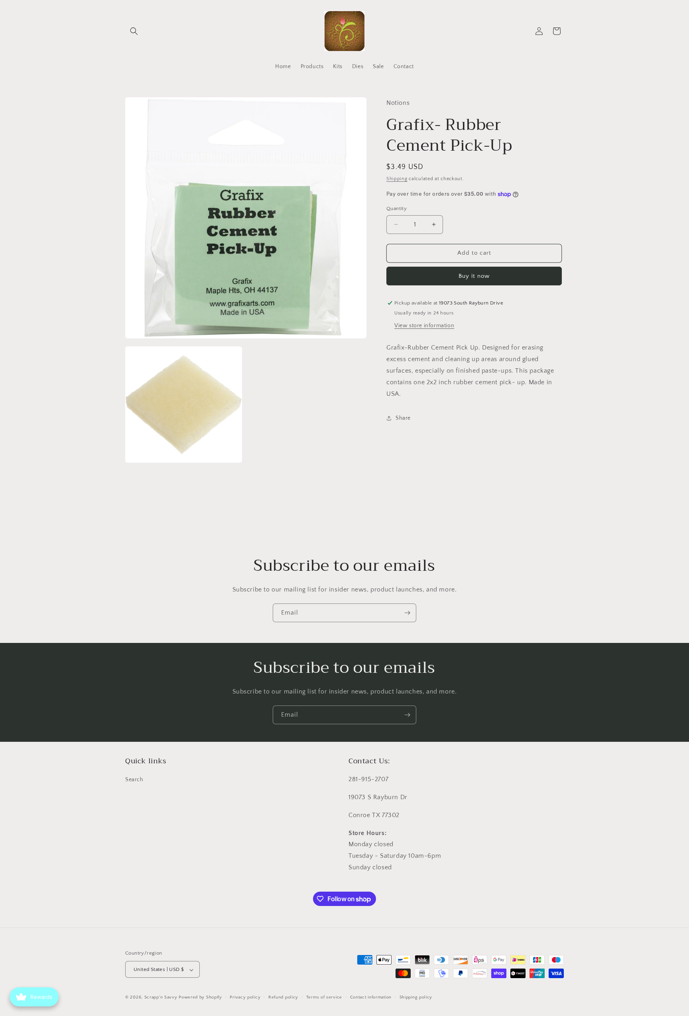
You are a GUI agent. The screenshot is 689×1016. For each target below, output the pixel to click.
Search (134, 780)
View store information (424, 325)
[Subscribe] (407, 612)
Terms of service (324, 997)
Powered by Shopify (200, 997)
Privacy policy (245, 997)
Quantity (396, 208)
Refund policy (283, 997)
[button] (134, 31)
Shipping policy (416, 997)
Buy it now (474, 276)
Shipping (396, 178)
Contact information (371, 997)
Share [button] (403, 418)
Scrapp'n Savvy (160, 997)
